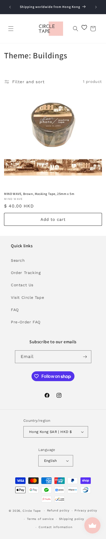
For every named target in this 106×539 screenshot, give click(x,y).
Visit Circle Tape (27, 297)
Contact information (55, 527)
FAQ (15, 310)
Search (18, 260)
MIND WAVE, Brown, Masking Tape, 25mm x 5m (39, 194)
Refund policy (58, 510)
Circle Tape (32, 511)
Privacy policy (85, 510)
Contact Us (22, 285)
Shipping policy (72, 519)
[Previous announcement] (10, 7)
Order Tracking (25, 272)
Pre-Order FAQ (25, 322)
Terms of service (40, 519)
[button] (11, 29)
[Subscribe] (85, 356)
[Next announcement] (96, 7)
